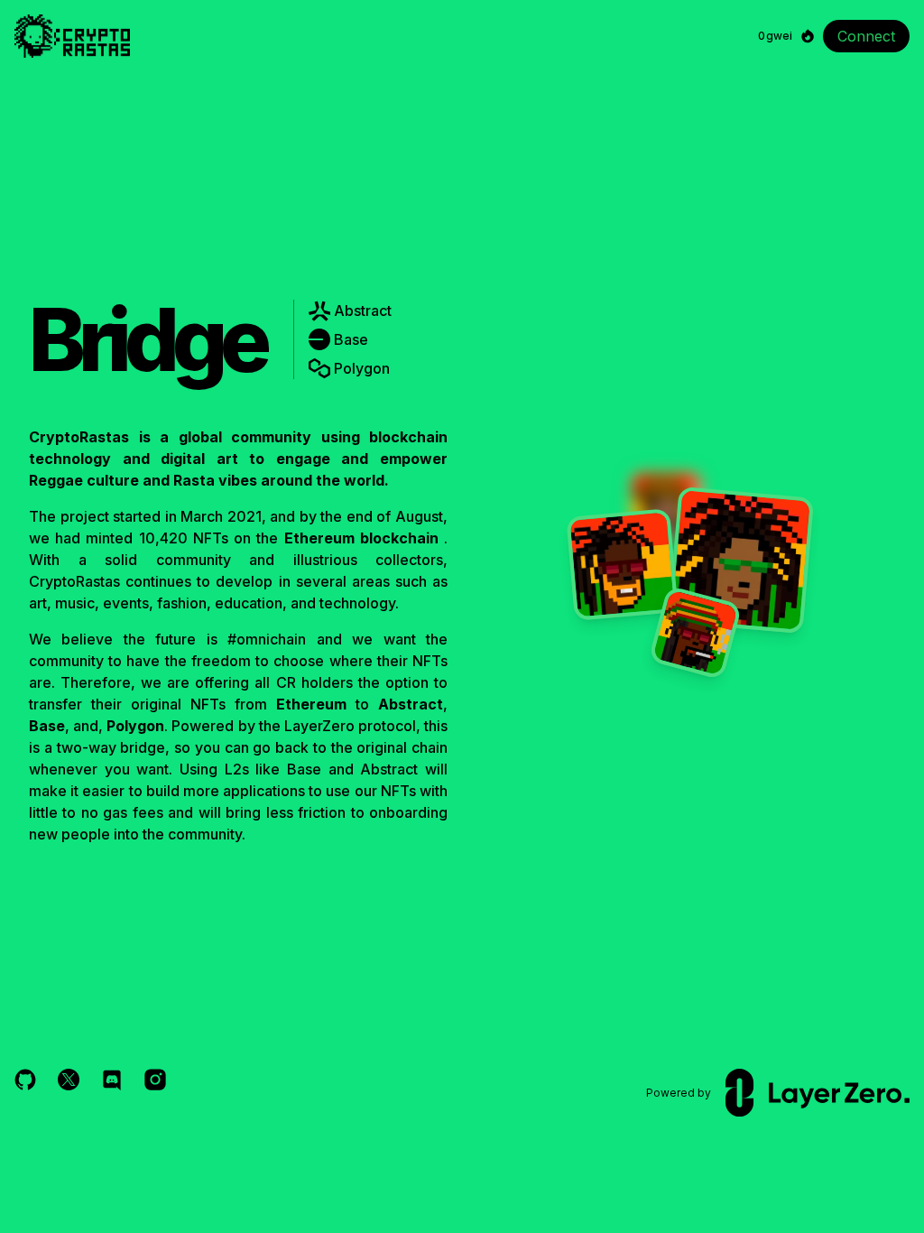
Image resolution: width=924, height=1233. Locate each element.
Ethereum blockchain (361, 538)
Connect (866, 36)
